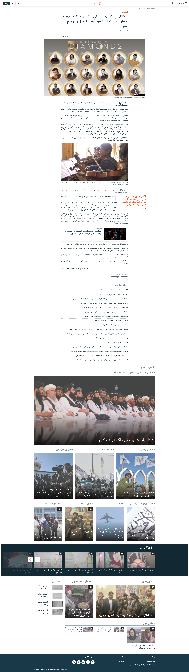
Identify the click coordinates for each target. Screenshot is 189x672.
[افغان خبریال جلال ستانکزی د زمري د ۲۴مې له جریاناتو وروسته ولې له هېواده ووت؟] (88, 629)
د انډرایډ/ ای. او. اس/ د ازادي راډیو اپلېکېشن (142, 665)
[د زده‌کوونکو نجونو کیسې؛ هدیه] (57, 604)
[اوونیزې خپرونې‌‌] (12, 3)
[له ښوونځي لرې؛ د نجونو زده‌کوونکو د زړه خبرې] (141, 560)
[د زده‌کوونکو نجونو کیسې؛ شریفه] (57, 612)
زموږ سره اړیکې (151, 661)
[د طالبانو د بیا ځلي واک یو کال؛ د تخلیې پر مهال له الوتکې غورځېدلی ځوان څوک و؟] (110, 524)
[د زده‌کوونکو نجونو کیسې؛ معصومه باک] (57, 587)
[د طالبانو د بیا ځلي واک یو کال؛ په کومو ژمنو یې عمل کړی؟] (135, 476)
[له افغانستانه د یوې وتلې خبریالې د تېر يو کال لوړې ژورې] (141, 635)
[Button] (64, 36)
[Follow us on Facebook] (92, 662)
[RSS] (74, 662)
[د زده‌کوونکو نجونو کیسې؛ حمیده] (57, 596)
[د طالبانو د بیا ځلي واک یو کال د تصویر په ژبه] (125, 601)
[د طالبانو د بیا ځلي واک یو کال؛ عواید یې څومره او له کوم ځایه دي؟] (94, 476)
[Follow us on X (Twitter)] (88, 662)
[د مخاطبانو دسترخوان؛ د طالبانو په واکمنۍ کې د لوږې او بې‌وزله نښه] (79, 601)
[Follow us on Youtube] (83, 662)
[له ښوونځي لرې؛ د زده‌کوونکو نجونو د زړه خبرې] (110, 560)
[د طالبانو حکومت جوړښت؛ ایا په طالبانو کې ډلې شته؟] (48, 524)
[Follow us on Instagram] (78, 662)
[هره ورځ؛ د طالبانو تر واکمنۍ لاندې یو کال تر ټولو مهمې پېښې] (141, 524)
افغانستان (124, 12)
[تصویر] (18, 3)
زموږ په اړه (122, 661)
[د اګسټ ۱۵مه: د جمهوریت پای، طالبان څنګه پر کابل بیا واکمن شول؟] (79, 524)
